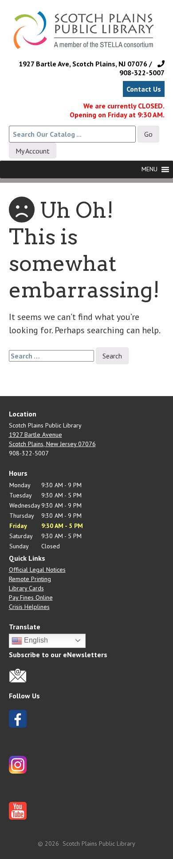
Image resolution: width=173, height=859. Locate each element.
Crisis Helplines (29, 607)
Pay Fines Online (31, 597)
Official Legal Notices (37, 570)
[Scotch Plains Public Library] (87, 37)
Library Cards (26, 588)
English (35, 640)
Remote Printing (30, 579)
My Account (33, 150)
